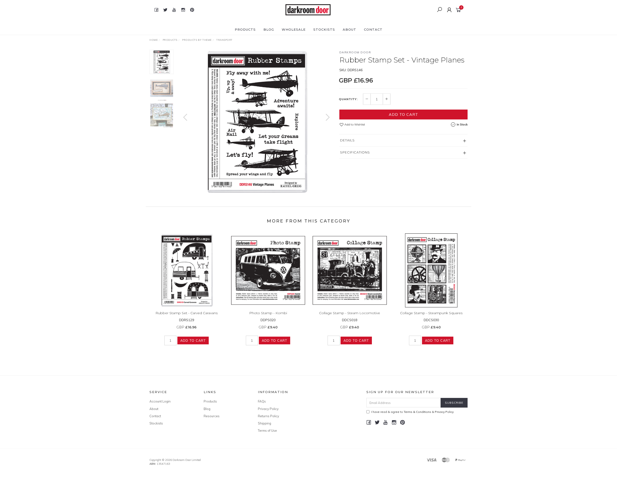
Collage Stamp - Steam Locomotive (349, 313)
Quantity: (348, 99)
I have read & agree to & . (412, 412)
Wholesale (294, 29)
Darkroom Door (355, 52)
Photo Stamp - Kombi (268, 313)
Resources (212, 416)
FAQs (262, 401)
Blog (268, 29)
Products (245, 29)
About (349, 29)
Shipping (264, 423)
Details (347, 140)
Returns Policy (268, 416)
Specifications (355, 152)
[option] (256, 122)
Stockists (324, 29)
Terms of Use (267, 430)
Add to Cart (403, 114)
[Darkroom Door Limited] (308, 9)
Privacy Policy (268, 409)
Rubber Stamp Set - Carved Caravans (186, 313)
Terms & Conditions (417, 412)
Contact (373, 29)
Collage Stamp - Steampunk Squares (431, 313)
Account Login (160, 401)
